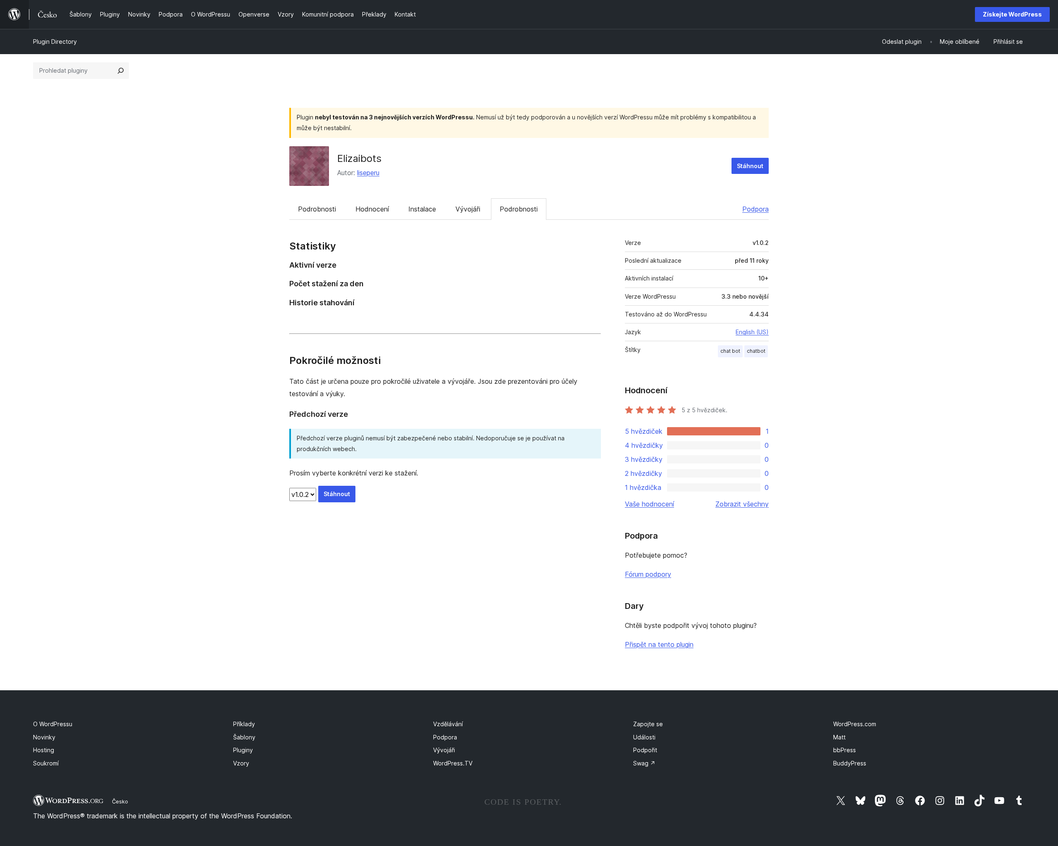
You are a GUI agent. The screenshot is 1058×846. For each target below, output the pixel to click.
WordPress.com (854, 723)
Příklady (244, 723)
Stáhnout (750, 165)
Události (644, 737)
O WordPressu (52, 723)
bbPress (844, 749)
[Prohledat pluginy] (120, 70)
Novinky (44, 737)
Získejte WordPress (1012, 14)
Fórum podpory (648, 574)
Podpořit (645, 749)
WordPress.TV (452, 763)
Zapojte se (648, 723)
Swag (644, 763)
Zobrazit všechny (742, 504)
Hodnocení (372, 209)
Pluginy (243, 749)
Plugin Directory (55, 41)
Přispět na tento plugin (659, 644)
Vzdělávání (448, 723)
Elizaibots (359, 158)
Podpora (755, 209)
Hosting (43, 749)
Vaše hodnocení (649, 504)
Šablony (244, 737)
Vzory (241, 763)
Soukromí (46, 763)
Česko (120, 801)
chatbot (756, 351)
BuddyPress (849, 763)
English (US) (752, 331)
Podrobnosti (317, 209)
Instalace (422, 209)
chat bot (730, 351)
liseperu (368, 173)
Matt (839, 737)
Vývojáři (467, 209)
